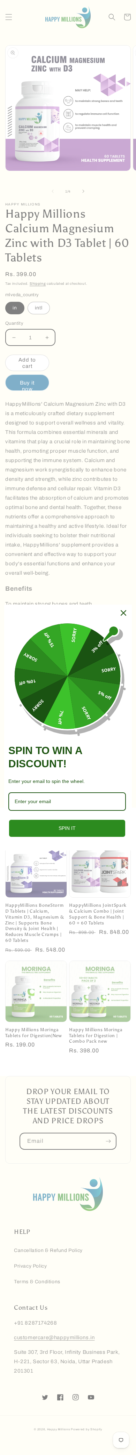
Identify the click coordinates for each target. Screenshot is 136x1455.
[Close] (123, 613)
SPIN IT (67, 828)
